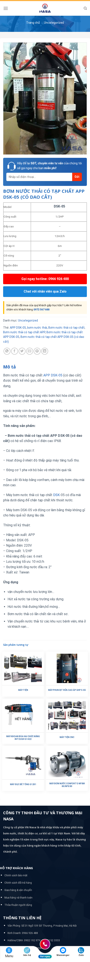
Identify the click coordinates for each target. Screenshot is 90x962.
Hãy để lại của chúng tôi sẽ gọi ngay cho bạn (49, 166)
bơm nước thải (37, 327)
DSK (56, 495)
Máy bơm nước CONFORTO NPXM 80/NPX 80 (67, 784)
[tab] (45, 367)
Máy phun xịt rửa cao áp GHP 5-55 (67, 690)
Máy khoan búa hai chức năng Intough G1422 (23, 737)
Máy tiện (23, 690)
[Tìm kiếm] (85, 8)
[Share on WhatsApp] (7, 351)
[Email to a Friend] (29, 351)
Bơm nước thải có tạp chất (66, 327)
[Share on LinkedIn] (44, 351)
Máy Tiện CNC (67, 737)
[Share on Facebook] (14, 351)
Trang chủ (33, 22)
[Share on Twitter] (22, 351)
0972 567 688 (41, 309)
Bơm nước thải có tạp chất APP (24, 332)
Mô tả (9, 367)
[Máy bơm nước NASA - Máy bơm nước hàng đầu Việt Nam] (45, 8)
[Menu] (5, 8)
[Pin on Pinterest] (37, 351)
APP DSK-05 (18, 327)
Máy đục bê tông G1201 (23, 784)
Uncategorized (54, 22)
